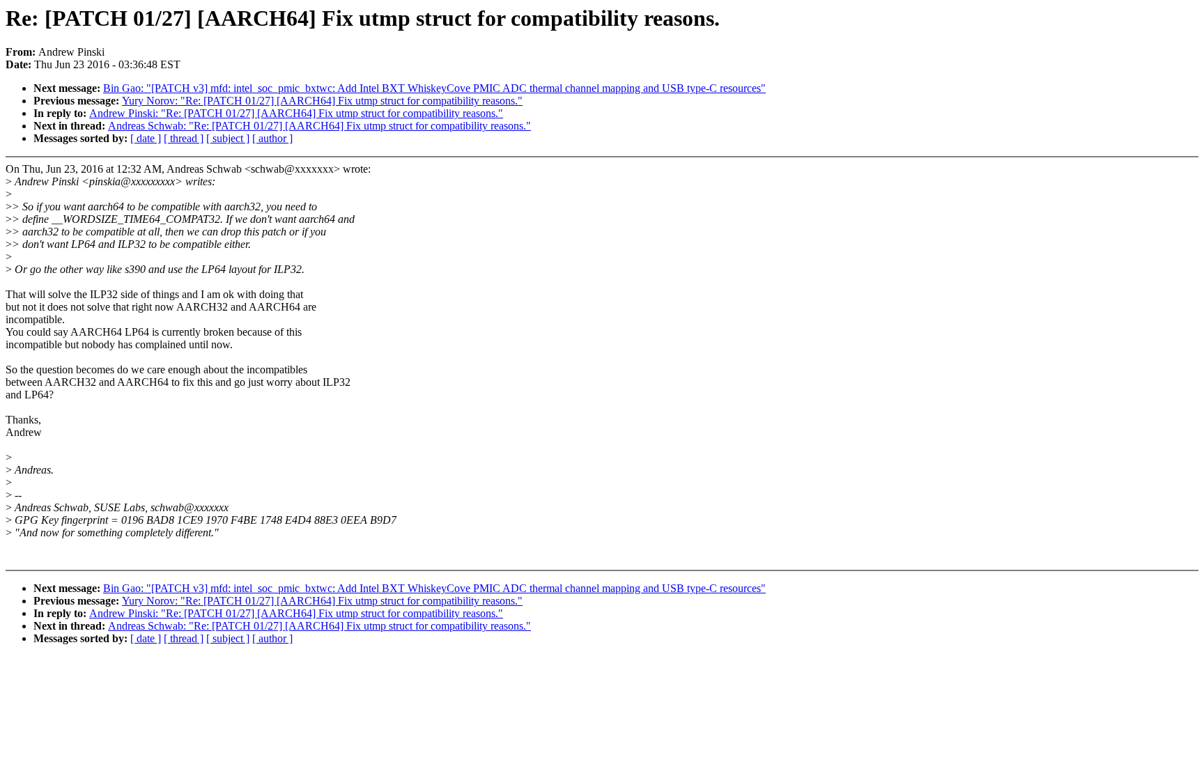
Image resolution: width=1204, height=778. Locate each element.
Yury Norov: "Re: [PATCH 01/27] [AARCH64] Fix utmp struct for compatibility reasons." (322, 101)
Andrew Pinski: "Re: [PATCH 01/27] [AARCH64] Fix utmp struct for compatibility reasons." (296, 113)
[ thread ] (183, 138)
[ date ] (145, 138)
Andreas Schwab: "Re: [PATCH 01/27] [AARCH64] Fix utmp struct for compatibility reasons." (319, 126)
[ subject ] (227, 138)
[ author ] (272, 138)
